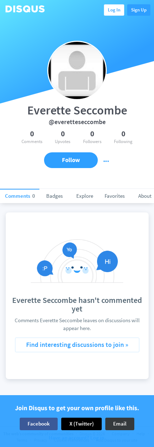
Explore (84, 195)
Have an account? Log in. (77, 438)
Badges (54, 195)
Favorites (115, 195)
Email (119, 423)
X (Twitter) (81, 423)
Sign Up (138, 10)
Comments (20, 195)
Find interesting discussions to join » (77, 344)
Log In (114, 10)
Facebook (39, 423)
